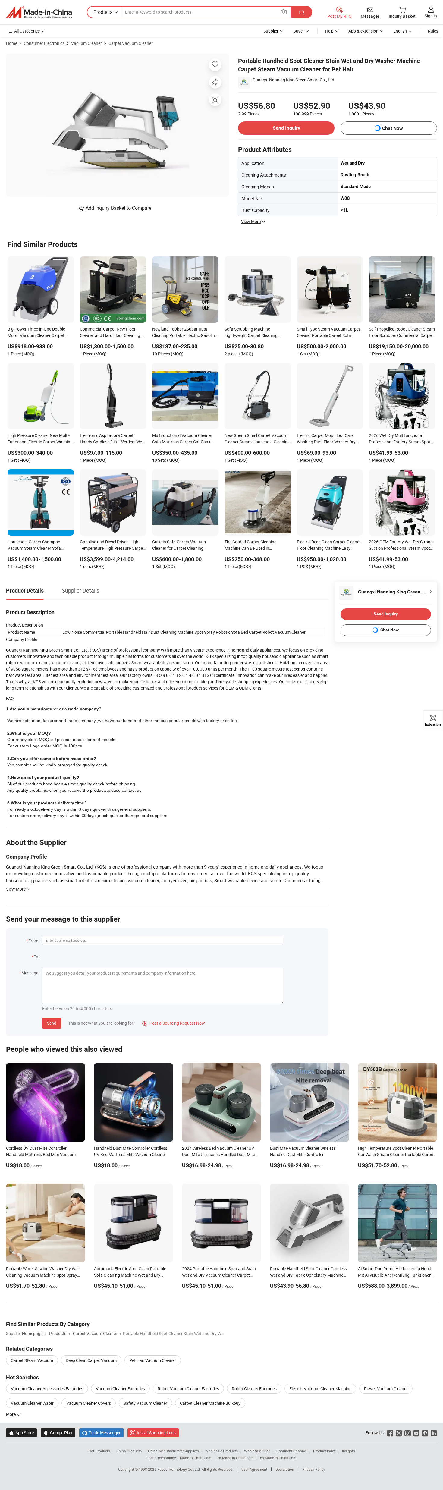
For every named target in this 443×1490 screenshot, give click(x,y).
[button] (284, 11)
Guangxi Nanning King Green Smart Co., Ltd (293, 80)
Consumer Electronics (44, 43)
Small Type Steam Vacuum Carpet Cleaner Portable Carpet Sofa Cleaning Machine (328, 332)
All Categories (27, 31)
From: (33, 941)
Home (11, 43)
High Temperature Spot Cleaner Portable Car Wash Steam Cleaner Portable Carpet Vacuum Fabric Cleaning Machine (396, 1154)
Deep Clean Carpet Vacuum (91, 1360)
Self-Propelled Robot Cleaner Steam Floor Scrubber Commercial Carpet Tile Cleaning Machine (402, 332)
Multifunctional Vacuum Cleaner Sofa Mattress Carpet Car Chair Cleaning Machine (182, 439)
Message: (30, 973)
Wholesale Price (257, 1450)
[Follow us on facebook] (390, 1432)
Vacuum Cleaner (86, 43)
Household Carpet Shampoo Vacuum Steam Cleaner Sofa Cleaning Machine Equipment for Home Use (38, 545)
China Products (129, 1450)
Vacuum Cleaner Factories (120, 1388)
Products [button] (102, 12)
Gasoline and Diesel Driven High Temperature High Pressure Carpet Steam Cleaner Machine (112, 545)
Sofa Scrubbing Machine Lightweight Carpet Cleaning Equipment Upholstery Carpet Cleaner (252, 332)
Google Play (58, 1432)
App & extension (363, 31)
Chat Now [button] (392, 128)
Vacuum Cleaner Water (32, 1403)
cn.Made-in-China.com (278, 1457)
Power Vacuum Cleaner (386, 1388)
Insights (348, 1450)
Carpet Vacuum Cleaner (130, 43)
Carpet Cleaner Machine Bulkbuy (210, 1403)
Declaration (284, 1469)
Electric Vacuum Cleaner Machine (320, 1388)
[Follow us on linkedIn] (434, 1432)
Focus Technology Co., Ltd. (179, 1469)
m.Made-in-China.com (236, 1457)
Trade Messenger (101, 1432)
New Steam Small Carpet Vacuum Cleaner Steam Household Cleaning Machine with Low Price (257, 439)
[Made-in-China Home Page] (39, 12)
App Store (21, 1432)
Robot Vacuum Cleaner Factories (188, 1388)
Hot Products (99, 1450)
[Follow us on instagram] (407, 1432)
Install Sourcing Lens (156, 1432)
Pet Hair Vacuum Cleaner (152, 1360)
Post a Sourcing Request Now (173, 1023)
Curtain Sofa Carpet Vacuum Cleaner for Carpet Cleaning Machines (179, 545)
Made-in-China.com (196, 1457)
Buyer (298, 31)
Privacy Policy (313, 1469)
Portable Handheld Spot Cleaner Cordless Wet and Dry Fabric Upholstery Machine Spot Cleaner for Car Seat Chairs (308, 1275)
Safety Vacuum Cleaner (145, 1403)
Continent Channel (291, 1450)
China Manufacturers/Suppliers (173, 1450)
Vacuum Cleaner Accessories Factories (47, 1388)
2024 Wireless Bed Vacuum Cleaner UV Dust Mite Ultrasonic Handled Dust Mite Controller (218, 1154)
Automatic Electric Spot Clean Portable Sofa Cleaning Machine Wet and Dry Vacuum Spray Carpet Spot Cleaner (130, 1275)
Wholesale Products (221, 1450)
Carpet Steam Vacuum (32, 1360)
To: (36, 957)
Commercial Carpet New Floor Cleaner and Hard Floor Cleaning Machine (110, 332)
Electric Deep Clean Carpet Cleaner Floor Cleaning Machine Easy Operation (329, 545)
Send (51, 1023)
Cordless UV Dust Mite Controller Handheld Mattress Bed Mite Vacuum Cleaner (41, 1154)
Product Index (324, 1450)
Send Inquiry (286, 128)
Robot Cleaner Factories (254, 1388)
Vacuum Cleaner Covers (88, 1403)
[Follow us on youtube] (416, 1432)
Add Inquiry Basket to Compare (118, 208)
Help (329, 31)
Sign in (431, 16)
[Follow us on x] (399, 1432)
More (11, 1414)
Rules (433, 31)
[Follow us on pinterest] (425, 1432)
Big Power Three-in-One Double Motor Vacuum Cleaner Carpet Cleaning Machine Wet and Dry (36, 332)
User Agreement (254, 1469)
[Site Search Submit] (301, 12)
